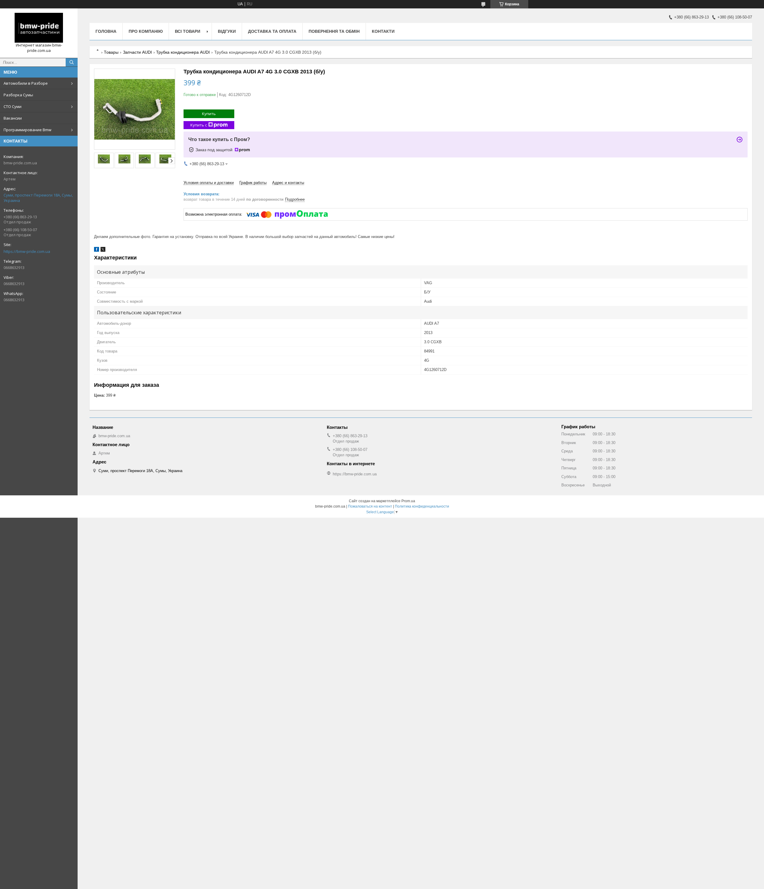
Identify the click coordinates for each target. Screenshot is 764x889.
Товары (111, 52)
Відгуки (227, 31)
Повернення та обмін (334, 31)
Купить (209, 113)
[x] (103, 250)
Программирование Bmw (27, 129)
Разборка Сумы (18, 95)
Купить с (198, 125)
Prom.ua (408, 501)
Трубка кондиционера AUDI (183, 52)
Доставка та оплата (272, 31)
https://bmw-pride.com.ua (27, 251)
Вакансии (13, 118)
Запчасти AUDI (137, 52)
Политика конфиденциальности (422, 506)
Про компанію (146, 31)
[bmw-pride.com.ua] (38, 28)
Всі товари (187, 31)
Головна (106, 31)
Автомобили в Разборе (26, 83)
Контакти (383, 31)
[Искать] (72, 62)
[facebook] (96, 250)
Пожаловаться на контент (370, 506)
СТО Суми (12, 106)
